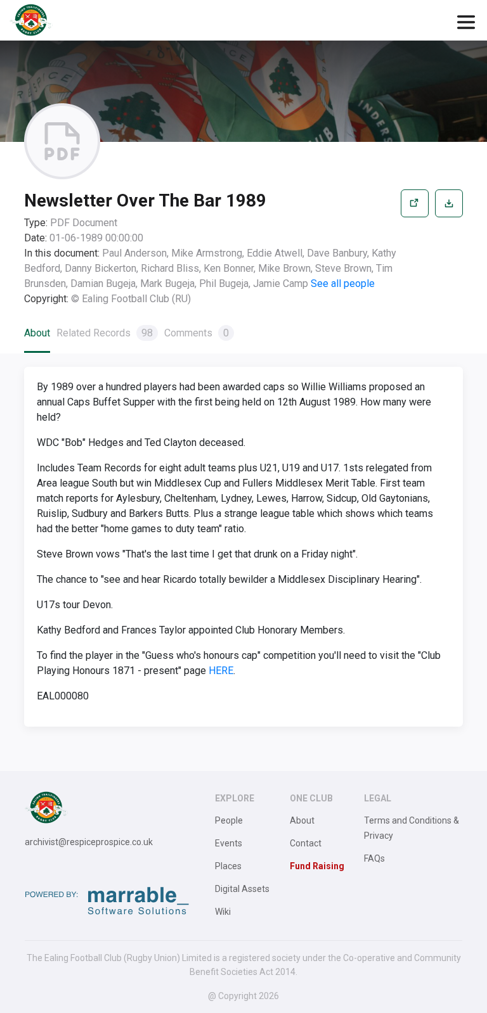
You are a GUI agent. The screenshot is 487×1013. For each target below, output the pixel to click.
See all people (343, 283)
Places (228, 866)
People (229, 820)
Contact (305, 843)
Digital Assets (242, 889)
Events (228, 843)
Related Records (104, 333)
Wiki (223, 912)
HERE (221, 671)
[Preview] (415, 248)
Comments (196, 333)
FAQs (374, 858)
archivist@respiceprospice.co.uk (89, 842)
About (37, 333)
